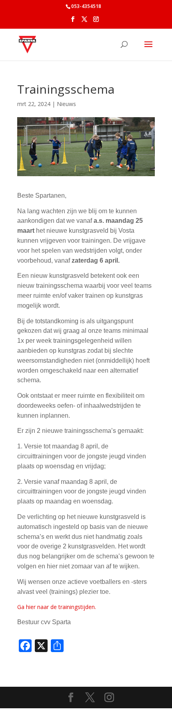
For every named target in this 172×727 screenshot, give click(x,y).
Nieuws (66, 104)
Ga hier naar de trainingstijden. (56, 607)
